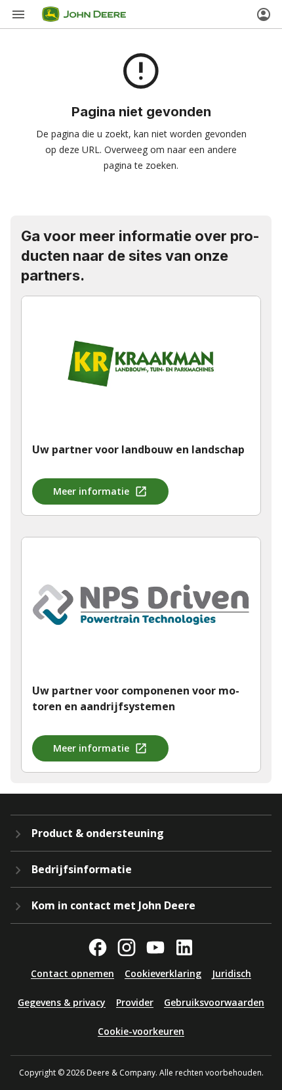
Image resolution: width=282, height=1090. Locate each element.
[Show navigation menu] (18, 14)
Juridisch (231, 973)
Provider (134, 1002)
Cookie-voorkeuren (141, 1031)
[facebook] (98, 947)
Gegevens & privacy (62, 1002)
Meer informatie (91, 491)
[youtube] (155, 947)
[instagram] (126, 947)
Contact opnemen (72, 973)
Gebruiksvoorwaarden (214, 1002)
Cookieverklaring (163, 973)
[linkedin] (184, 947)
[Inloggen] (264, 14)
